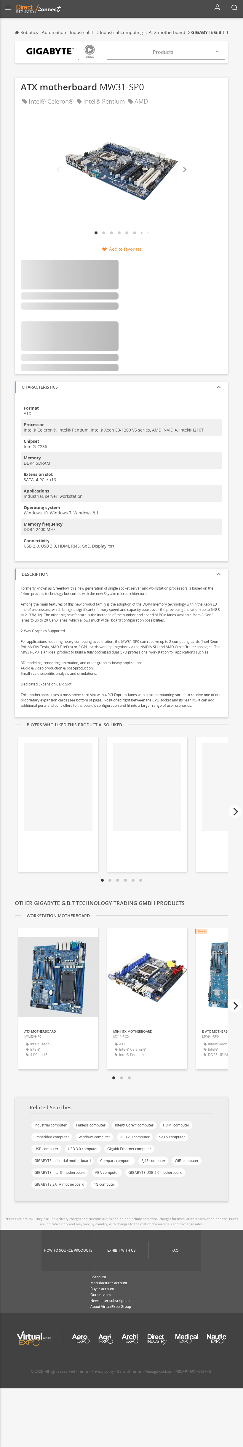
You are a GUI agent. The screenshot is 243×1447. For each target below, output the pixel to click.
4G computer (104, 1184)
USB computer (46, 1148)
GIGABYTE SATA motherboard (59, 1184)
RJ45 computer (153, 1160)
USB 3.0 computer (83, 1148)
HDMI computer (176, 1125)
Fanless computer (90, 1125)
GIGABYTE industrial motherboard (62, 1160)
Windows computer (94, 1136)
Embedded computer (51, 1136)
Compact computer (116, 1160)
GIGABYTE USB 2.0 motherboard (155, 1172)
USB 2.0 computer (135, 1136)
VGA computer (107, 1172)
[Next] (184, 169)
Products (163, 52)
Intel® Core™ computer (134, 1125)
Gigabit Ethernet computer (129, 1148)
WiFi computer (187, 1160)
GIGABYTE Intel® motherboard (59, 1172)
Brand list (98, 1276)
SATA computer (172, 1136)
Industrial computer (50, 1125)
